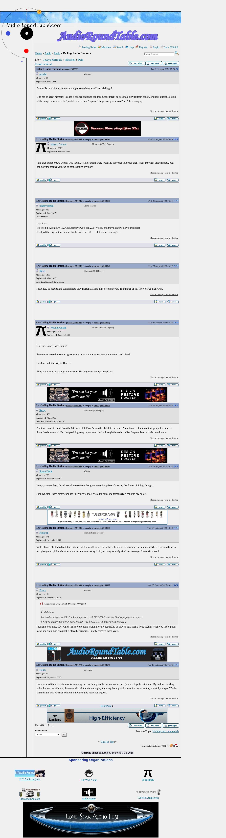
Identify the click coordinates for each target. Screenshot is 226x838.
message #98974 (74, 665)
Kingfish (43, 532)
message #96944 (74, 322)
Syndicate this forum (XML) (154, 746)
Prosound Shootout (30, 798)
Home (38, 53)
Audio (48, 53)
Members (106, 47)
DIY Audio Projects (29, 779)
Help (131, 47)
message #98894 (74, 585)
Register (143, 47)
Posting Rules (88, 47)
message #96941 (74, 139)
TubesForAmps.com (148, 797)
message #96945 (74, 405)
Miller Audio (89, 798)
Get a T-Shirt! (171, 47)
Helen (42, 669)
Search (119, 47)
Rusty (42, 271)
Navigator (70, 59)
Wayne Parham (58, 144)
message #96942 (74, 201)
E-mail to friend (43, 64)
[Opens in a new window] (90, 836)
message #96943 (74, 266)
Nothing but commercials (166, 731)
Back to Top (107, 741)
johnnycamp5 (46, 205)
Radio (57, 53)
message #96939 (69, 69)
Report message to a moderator (164, 111)
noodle (42, 74)
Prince (42, 590)
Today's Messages (52, 59)
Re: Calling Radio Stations (51, 139)
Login (155, 47)
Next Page (106, 706)
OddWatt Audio (89, 780)
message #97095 (74, 528)
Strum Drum (45, 471)
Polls (80, 59)
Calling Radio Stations (48, 69)
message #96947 (74, 466)
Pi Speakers (148, 779)
